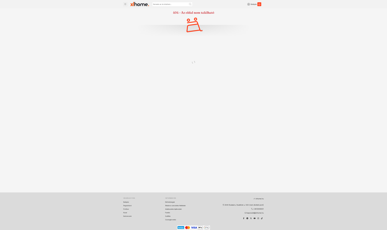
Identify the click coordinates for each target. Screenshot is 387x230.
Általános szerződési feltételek (175, 205)
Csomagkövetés (170, 220)
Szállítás (168, 216)
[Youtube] (254, 218)
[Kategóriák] (125, 4)
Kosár (125, 212)
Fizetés (167, 212)
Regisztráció (127, 205)
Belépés (126, 202)
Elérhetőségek (170, 202)
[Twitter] (251, 218)
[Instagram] (258, 218)
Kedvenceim (127, 216)
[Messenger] (247, 218)
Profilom (126, 209)
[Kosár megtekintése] (259, 4)
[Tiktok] (262, 218)
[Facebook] (244, 218)
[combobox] (172, 4)
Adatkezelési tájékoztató (173, 209)
